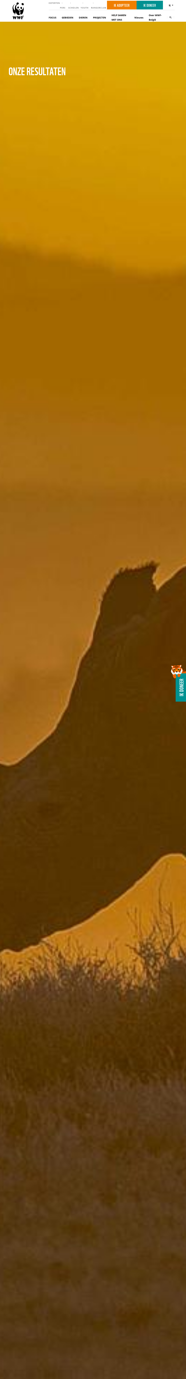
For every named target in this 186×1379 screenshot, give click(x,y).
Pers (62, 7)
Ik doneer (149, 5)
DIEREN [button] (83, 17)
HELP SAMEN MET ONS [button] (119, 17)
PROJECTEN (99, 17)
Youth (84, 7)
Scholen (73, 7)
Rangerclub (98, 7)
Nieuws (138, 17)
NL (170, 5)
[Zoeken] (170, 17)
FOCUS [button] (52, 17)
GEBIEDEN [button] (67, 17)
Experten (54, 3)
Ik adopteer (122, 5)
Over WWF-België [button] (155, 17)
